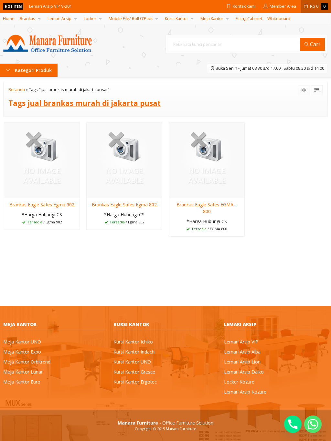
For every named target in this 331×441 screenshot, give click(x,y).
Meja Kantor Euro (21, 382)
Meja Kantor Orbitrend (26, 362)
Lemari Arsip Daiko (244, 372)
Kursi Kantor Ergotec (135, 382)
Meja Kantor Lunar (23, 372)
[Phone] (293, 424)
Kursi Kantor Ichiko (133, 342)
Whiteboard (278, 18)
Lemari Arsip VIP (241, 342)
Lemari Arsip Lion (242, 362)
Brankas (27, 18)
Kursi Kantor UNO (132, 362)
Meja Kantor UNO (22, 342)
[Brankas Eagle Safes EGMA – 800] (206, 160)
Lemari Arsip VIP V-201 (50, 6)
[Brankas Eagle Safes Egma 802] (124, 160)
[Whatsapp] (313, 424)
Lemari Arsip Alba (242, 352)
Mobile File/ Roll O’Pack (131, 18)
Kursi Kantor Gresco (134, 372)
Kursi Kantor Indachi (134, 352)
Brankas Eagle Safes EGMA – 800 (206, 207)
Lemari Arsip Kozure (245, 392)
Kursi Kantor (176, 18)
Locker (90, 18)
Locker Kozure (239, 382)
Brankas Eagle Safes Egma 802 (124, 204)
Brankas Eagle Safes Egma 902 (41, 204)
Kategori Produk (33, 70)
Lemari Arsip (59, 18)
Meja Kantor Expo (22, 352)
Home (9, 18)
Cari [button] (314, 44)
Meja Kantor (211, 18)
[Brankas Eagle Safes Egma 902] (42, 160)
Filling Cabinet (249, 18)
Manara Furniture (181, 428)
